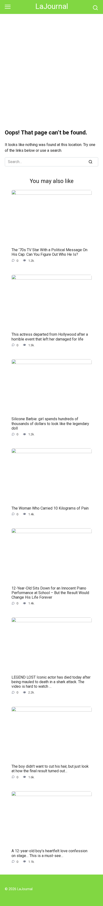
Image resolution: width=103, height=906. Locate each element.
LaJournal (51, 6)
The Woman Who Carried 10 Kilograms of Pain (50, 508)
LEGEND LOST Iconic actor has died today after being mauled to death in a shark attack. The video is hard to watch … (51, 682)
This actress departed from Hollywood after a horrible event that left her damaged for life (49, 336)
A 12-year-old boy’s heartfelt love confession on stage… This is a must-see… (49, 853)
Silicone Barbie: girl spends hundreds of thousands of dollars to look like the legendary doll (50, 423)
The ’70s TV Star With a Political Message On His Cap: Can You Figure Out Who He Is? (49, 252)
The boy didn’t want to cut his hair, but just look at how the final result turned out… (50, 768)
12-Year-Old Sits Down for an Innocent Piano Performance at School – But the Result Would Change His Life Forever (50, 592)
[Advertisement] (51, 68)
